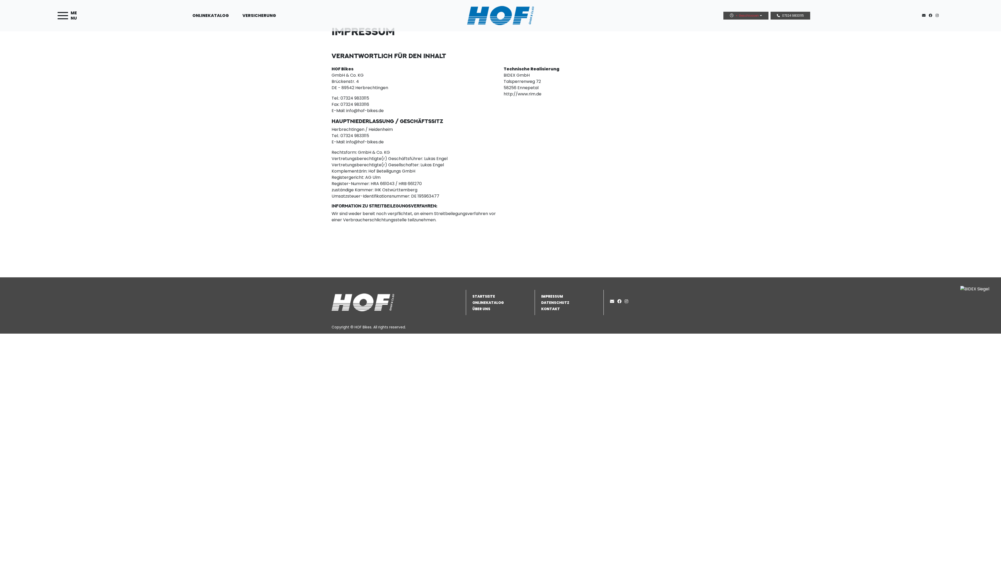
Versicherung (259, 16)
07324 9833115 (793, 16)
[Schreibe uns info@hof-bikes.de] (925, 15)
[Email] (613, 301)
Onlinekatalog (210, 16)
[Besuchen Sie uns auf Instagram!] (938, 15)
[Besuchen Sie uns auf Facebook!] (932, 15)
